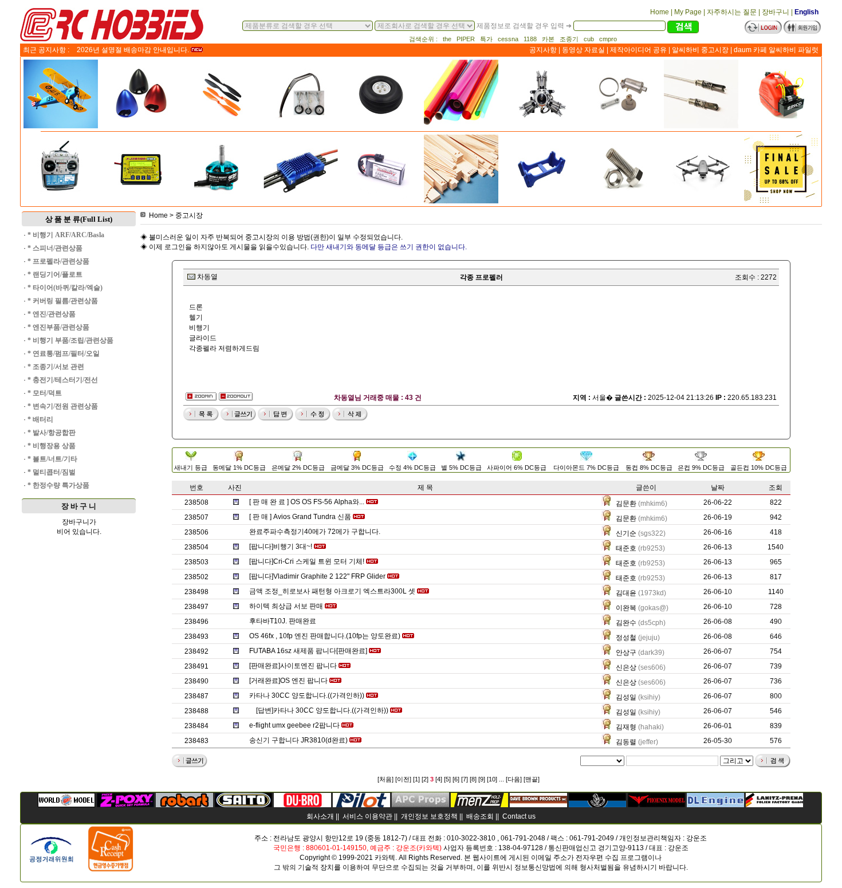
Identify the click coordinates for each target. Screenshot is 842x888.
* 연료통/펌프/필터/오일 (63, 353)
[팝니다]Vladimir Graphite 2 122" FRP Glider (317, 576)
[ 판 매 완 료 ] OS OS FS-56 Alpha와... (306, 502)
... (501, 779)
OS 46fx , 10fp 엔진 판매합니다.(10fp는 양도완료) (324, 636)
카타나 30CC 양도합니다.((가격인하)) (306, 695)
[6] (456, 779)
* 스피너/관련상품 (54, 248)
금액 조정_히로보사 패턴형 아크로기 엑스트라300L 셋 (332, 591)
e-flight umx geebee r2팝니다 (294, 725)
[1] (416, 779)
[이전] (403, 779)
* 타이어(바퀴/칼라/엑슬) (65, 288)
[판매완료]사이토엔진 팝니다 (293, 666)
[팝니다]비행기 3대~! (280, 547)
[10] (492, 779)
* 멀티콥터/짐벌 (51, 472)
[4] (438, 779)
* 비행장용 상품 (51, 446)
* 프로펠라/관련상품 (58, 261)
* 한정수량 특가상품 (58, 485)
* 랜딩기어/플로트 (54, 274)
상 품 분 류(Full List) (78, 219)
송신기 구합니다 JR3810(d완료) (298, 740)
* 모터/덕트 (44, 393)
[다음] (514, 779)
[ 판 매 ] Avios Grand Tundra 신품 (300, 517)
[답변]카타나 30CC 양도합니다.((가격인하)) (322, 710)
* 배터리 (40, 419)
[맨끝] (532, 779)
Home (158, 215)
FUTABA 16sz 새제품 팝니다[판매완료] (308, 651)
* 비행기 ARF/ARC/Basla (65, 235)
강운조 (696, 838)
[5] (447, 779)
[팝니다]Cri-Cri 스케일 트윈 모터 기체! (306, 561)
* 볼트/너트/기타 (52, 459)
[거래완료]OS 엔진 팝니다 (288, 681)
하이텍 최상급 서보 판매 (286, 606)
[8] (473, 779)
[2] (425, 779)
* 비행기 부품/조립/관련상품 (70, 340)
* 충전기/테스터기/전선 (62, 380)
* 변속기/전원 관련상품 (62, 406)
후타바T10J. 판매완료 (282, 621)
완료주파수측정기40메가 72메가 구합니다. (314, 532)
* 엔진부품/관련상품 (58, 327)
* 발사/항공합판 (51, 433)
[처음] (385, 779)
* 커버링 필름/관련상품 (62, 301)
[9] (481, 779)
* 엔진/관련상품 (51, 314)
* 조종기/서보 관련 (55, 367)
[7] (464, 779)
